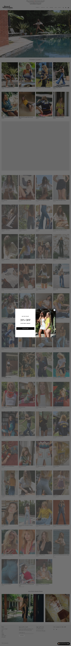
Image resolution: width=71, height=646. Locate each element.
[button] (63, 643)
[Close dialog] (54, 310)
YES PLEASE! (25, 328)
